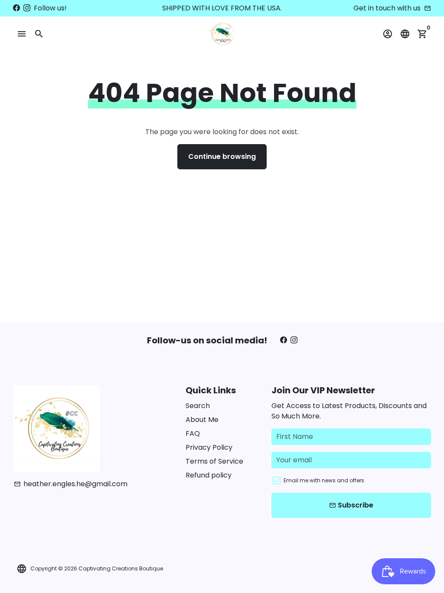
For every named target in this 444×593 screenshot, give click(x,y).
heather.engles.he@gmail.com (70, 484)
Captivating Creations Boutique (120, 568)
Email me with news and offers (324, 480)
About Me (202, 420)
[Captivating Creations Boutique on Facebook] (16, 8)
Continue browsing (222, 156)
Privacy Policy (209, 447)
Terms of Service (214, 461)
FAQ (193, 433)
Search (198, 406)
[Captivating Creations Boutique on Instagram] (26, 8)
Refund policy (209, 475)
